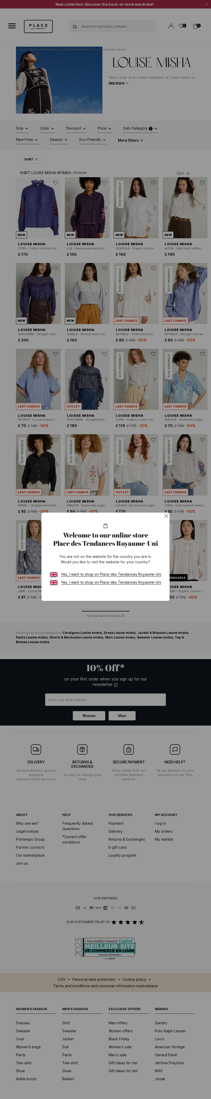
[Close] (166, 516)
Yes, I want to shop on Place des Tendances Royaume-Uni (111, 574)
